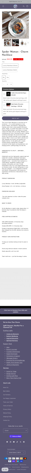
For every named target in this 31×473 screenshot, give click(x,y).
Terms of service (16, 467)
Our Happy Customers (9, 398)
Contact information (21, 469)
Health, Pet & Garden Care (14, 362)
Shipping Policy (7, 416)
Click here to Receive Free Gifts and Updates (15, 311)
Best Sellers (6, 391)
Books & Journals (11, 349)
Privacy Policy (7, 409)
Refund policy (23, 464)
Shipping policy (25, 467)
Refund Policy (7, 413)
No (4, 77)
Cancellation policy (10, 469)
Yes (8, 77)
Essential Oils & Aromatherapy (15, 360)
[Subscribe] (26, 430)
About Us (5, 387)
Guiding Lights (8, 330)
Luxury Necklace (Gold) (10, 70)
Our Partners (6, 394)
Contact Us (6, 420)
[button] (3, 6)
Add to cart (15, 118)
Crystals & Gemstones (13, 351)
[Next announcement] (28, 2)
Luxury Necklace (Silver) (10, 65)
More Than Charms (13, 464)
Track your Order (8, 402)
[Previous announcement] (3, 2)
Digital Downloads (11, 354)
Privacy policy (7, 467)
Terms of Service (8, 405)
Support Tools (7, 344)
